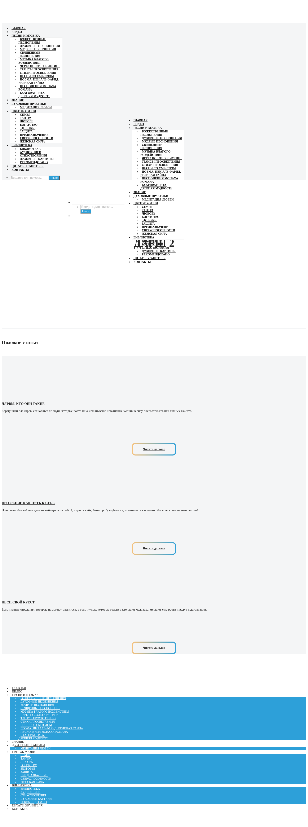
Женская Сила (32, 141)
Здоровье (27, 128)
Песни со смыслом (37, 76)
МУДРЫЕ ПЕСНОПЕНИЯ (38, 49)
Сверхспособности (36, 138)
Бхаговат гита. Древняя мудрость (34, 94)
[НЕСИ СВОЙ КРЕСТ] (154, 595)
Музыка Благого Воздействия (33, 61)
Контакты (20, 169)
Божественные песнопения (32, 41)
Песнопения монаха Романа (44, 731)
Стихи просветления (38, 72)
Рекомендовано (34, 162)
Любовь (26, 121)
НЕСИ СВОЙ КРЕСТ (18, 602)
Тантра (25, 118)
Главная (19, 28)
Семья (25, 114)
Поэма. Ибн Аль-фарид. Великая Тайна (38, 81)
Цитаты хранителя (28, 166)
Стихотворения (33, 155)
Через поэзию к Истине (40, 66)
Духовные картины (37, 158)
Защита (26, 131)
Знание (18, 100)
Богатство (29, 124)
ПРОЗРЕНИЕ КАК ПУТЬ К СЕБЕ (28, 503)
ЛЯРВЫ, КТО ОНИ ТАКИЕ (23, 403)
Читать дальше (154, 449)
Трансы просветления (39, 69)
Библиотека (22, 145)
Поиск (54, 177)
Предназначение (34, 134)
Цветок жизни (24, 111)
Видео (17, 32)
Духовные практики (29, 103)
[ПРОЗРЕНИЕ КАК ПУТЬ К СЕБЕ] (154, 496)
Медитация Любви (36, 107)
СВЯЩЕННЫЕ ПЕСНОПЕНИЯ (29, 54)
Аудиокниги (30, 152)
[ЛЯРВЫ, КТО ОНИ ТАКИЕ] (154, 397)
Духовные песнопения (40, 46)
